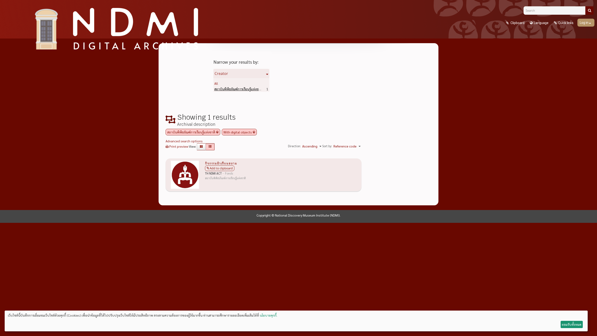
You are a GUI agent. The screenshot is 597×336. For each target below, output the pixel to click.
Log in (584, 22)
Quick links (565, 23)
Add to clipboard (221, 168)
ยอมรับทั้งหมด (571, 324)
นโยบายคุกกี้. (268, 315)
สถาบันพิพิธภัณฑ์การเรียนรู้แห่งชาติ (245, 89)
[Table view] (210, 146)
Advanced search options (184, 141)
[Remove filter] (217, 132)
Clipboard (517, 23)
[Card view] (201, 146)
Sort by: (327, 146)
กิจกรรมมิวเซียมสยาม (221, 163)
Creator (221, 73)
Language (541, 23)
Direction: (294, 146)
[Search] (589, 10)
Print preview (178, 146)
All (216, 83)
